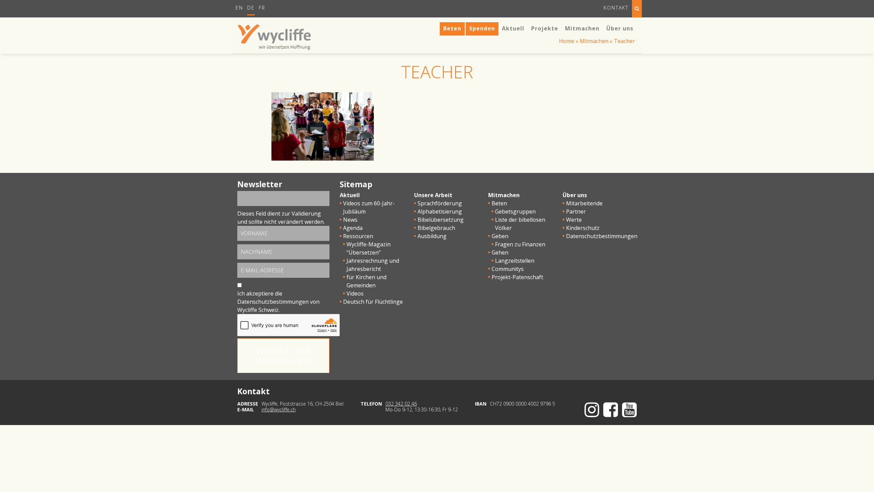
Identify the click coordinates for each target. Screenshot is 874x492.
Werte (574, 219)
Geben (500, 236)
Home (566, 41)
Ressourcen (358, 236)
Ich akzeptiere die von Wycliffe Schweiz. (278, 302)
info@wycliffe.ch (279, 409)
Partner (576, 211)
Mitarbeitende (584, 203)
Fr (262, 7)
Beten (499, 203)
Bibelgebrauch (436, 228)
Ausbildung (432, 236)
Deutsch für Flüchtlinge (373, 301)
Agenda (353, 228)
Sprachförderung (440, 203)
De (251, 7)
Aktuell (350, 195)
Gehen (500, 252)
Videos (355, 293)
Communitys (508, 269)
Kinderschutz (583, 228)
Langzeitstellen (514, 260)
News (350, 219)
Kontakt (616, 7)
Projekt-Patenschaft (517, 277)
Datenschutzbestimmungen (273, 301)
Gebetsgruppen (515, 211)
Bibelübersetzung (441, 219)
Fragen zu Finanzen (520, 244)
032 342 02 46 (401, 403)
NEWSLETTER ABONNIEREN (283, 356)
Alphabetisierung (440, 211)
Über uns (575, 195)
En (239, 7)
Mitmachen (594, 41)
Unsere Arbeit (433, 195)
